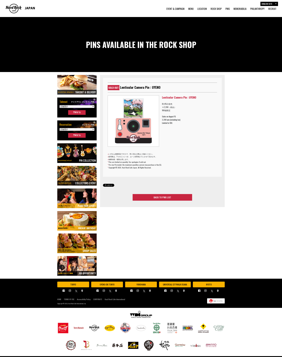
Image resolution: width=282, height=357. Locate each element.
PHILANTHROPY (257, 9)
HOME (59, 299)
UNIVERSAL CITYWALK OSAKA (175, 284)
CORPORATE (97, 299)
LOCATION (202, 9)
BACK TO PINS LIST (162, 197)
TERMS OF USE (69, 299)
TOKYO (73, 284)
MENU (191, 9)
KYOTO (209, 284)
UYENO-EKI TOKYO (107, 284)
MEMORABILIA (240, 9)
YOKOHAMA (141, 284)
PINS (227, 9)
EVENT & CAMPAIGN (175, 9)
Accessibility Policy (84, 299)
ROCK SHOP (216, 9)
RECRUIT (272, 9)
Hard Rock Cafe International (115, 299)
